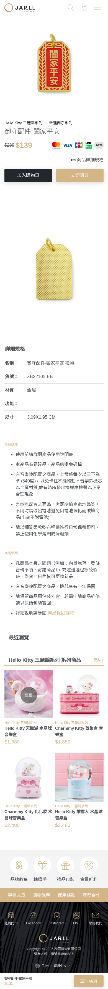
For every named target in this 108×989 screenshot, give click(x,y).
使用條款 (66, 895)
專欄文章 (16, 895)
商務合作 (91, 895)
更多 (97, 660)
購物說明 (41, 895)
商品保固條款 (61, 613)
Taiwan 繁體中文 (54, 966)
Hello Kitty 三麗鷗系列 (23, 123)
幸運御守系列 (60, 123)
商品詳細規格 (90, 159)
